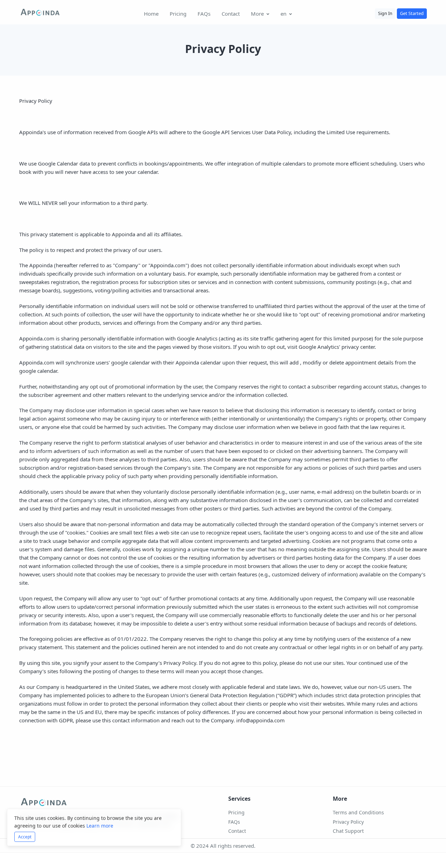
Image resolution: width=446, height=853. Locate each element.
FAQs (204, 13)
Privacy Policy (348, 822)
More (257, 13)
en (283, 13)
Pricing (178, 13)
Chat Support (348, 831)
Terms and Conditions (358, 812)
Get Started (412, 13)
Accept (24, 837)
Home (151, 13)
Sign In (385, 13)
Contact (231, 13)
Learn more (99, 825)
